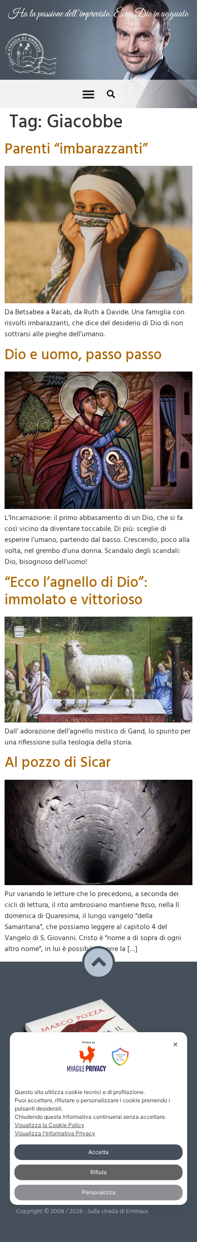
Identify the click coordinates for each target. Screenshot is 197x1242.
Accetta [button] (98, 1152)
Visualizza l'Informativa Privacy (55, 1133)
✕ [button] (175, 1044)
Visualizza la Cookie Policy (49, 1125)
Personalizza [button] (98, 1192)
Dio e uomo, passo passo (83, 355)
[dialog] (98, 1118)
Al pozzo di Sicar (58, 763)
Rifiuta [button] (98, 1172)
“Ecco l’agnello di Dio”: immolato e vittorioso (76, 591)
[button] (88, 94)
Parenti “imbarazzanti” (76, 149)
